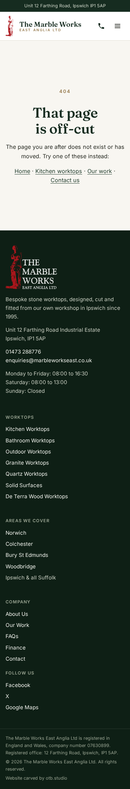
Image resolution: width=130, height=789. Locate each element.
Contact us (65, 180)
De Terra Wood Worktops (37, 496)
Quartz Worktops (26, 473)
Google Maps (22, 707)
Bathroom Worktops (30, 440)
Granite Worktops (27, 462)
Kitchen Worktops (28, 429)
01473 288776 (23, 351)
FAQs (12, 636)
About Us (17, 614)
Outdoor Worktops (28, 451)
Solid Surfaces (24, 485)
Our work (99, 171)
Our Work (17, 625)
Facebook (18, 685)
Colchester (19, 544)
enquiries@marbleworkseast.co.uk (49, 360)
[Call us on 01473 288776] (101, 26)
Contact (15, 658)
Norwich (16, 532)
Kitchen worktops (58, 171)
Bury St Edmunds (27, 555)
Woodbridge (21, 566)
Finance (16, 647)
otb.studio (56, 778)
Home (22, 171)
